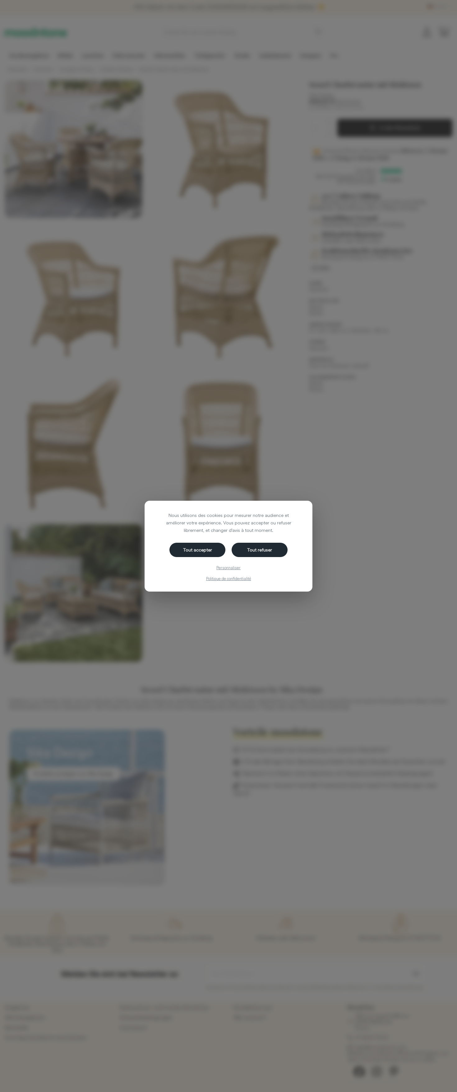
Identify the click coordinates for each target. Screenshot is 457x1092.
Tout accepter (197, 550)
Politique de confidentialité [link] (228, 578)
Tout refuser (259, 550)
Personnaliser (228, 567)
